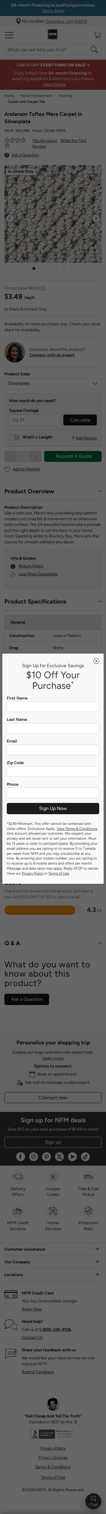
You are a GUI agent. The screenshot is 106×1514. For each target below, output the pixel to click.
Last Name (17, 720)
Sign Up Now (53, 808)
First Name (17, 698)
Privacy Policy (32, 873)
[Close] (96, 661)
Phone (13, 784)
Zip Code (15, 763)
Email (12, 741)
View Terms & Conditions (77, 829)
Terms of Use (58, 873)
